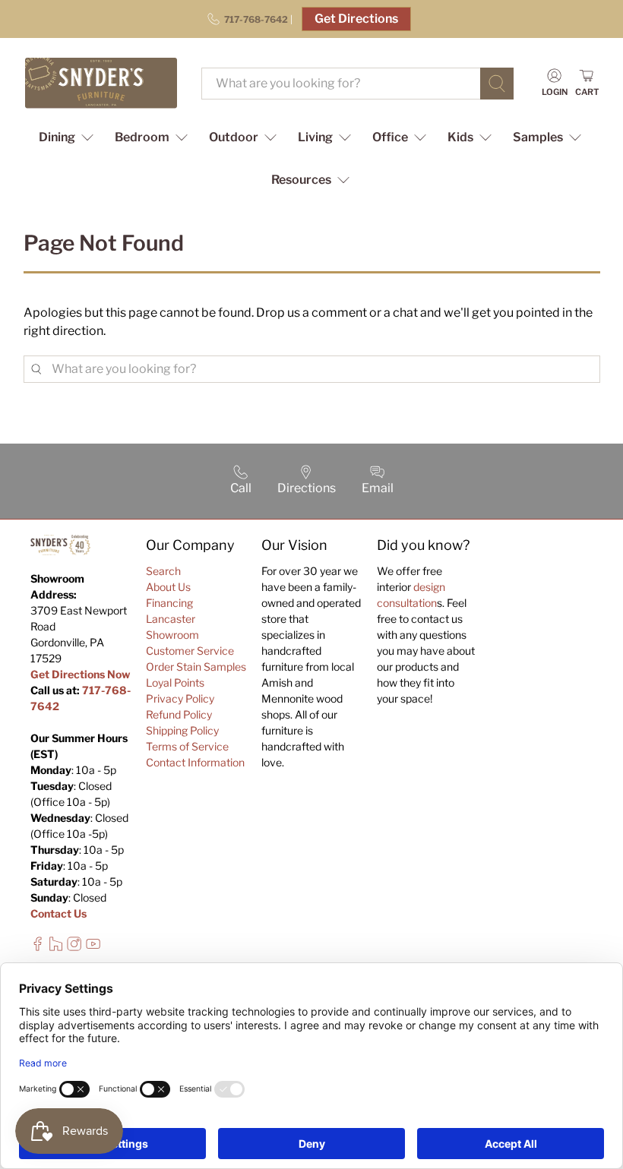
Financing (169, 602)
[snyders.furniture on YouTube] (93, 946)
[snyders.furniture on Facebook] (37, 946)
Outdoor (233, 137)
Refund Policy (179, 714)
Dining (57, 137)
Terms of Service (187, 746)
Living (315, 137)
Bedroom (142, 137)
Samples (538, 137)
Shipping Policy (182, 730)
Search (163, 570)
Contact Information (195, 762)
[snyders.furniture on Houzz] (56, 946)
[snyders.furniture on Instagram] (74, 946)
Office (390, 137)
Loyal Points (175, 682)
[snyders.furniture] (101, 83)
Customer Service (190, 650)
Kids (460, 137)
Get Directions (356, 18)
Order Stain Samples (196, 666)
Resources (301, 179)
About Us (168, 586)
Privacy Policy (180, 698)
